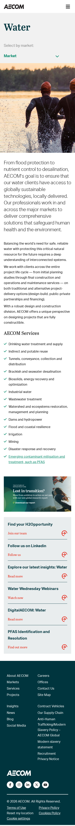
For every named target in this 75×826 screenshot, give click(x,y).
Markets (13, 682)
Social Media (16, 725)
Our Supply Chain (50, 712)
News (11, 712)
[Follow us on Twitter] (36, 784)
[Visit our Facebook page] (10, 784)
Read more (15, 576)
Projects (13, 695)
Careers (43, 675)
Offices (43, 682)
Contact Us (46, 688)
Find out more (17, 647)
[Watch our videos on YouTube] (45, 784)
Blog (10, 719)
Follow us (14, 555)
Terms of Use (16, 807)
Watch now (15, 598)
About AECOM (17, 675)
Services (13, 688)
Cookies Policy (49, 813)
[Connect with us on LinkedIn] (27, 784)
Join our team (17, 533)
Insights (12, 706)
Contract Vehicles (51, 706)
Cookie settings (18, 818)
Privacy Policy (49, 807)
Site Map (44, 695)
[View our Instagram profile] (19, 784)
